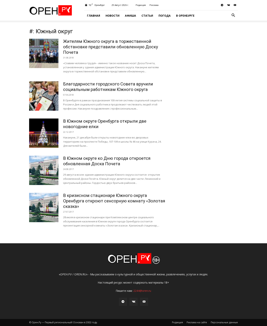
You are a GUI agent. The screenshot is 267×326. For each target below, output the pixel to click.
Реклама (154, 5)
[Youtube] (235, 5)
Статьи (147, 15)
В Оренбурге (185, 15)
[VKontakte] (228, 5)
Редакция (141, 5)
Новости (112, 15)
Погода (165, 15)
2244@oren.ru (142, 291)
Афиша (130, 15)
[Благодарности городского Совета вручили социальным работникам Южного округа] (43, 96)
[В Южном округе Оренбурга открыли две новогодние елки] (43, 133)
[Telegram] (222, 5)
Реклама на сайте (197, 322)
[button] (233, 16)
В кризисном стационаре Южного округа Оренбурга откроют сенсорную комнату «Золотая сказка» (114, 201)
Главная (93, 15)
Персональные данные (224, 322)
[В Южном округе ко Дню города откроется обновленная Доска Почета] (43, 170)
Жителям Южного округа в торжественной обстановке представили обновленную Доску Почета (110, 47)
